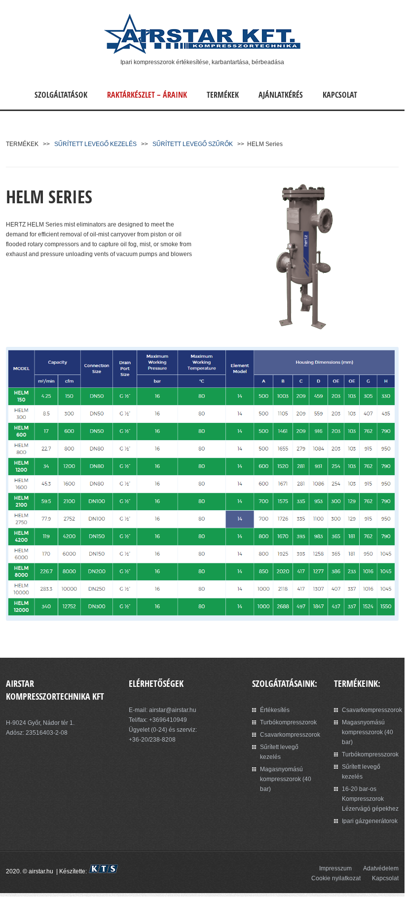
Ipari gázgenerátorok (370, 821)
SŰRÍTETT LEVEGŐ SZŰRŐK (192, 144)
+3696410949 (168, 719)
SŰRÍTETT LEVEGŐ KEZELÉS (95, 144)
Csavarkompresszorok (290, 734)
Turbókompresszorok (288, 722)
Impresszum (335, 868)
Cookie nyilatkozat (336, 878)
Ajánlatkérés (280, 94)
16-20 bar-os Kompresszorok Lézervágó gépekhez (370, 799)
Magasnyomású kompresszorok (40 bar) (285, 779)
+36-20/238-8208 (152, 739)
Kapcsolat (340, 94)
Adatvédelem (381, 868)
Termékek (223, 94)
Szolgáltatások (61, 94)
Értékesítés (275, 710)
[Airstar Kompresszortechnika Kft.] (202, 52)
